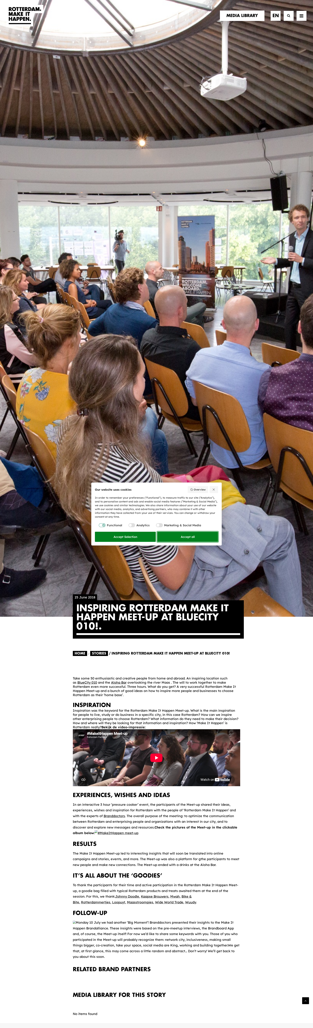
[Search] (287, 16)
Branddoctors (114, 816)
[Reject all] (214, 489)
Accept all (188, 537)
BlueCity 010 (87, 682)
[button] (301, 15)
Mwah (175, 896)
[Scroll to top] (305, 1000)
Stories (99, 653)
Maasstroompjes (140, 902)
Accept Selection (125, 537)
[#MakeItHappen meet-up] (116, 833)
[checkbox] (108, 525)
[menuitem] (243, 15)
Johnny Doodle (127, 896)
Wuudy (190, 902)
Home (80, 653)
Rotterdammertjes (95, 902)
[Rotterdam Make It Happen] (25, 16)
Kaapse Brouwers (154, 896)
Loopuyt (118, 902)
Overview (200, 489)
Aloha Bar (119, 682)
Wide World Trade (169, 902)
